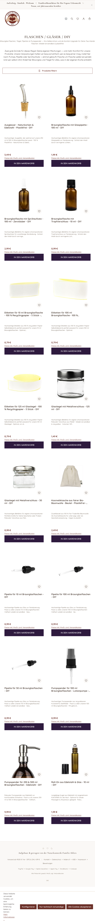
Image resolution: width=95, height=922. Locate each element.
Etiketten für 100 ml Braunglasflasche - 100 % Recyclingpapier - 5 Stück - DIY (67, 314)
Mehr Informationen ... (9, 917)
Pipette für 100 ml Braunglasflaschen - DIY (70, 595)
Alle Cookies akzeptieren (79, 907)
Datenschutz (56, 859)
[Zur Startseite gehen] (12, 18)
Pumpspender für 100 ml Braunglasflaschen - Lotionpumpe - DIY (70, 689)
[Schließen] (92, 4)
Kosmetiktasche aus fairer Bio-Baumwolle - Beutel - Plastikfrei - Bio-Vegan (68, 502)
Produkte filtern (49, 70)
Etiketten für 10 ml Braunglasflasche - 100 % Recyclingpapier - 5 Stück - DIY (23, 314)
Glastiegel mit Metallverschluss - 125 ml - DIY (70, 408)
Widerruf (66, 859)
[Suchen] (72, 18)
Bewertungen (47, 863)
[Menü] (66, 18)
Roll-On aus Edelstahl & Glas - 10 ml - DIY (70, 783)
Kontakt (47, 859)
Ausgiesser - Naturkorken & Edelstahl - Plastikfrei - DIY (19, 126)
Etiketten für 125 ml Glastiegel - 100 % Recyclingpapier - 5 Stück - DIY (23, 408)
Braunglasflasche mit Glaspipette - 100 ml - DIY (69, 126)
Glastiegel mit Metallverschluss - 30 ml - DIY (23, 502)
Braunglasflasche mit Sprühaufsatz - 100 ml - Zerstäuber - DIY (23, 220)
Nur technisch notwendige (51, 907)
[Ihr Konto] (84, 18)
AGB (73, 859)
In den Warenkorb (24, 163)
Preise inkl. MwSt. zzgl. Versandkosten (19, 158)
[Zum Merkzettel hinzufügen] (39, 117)
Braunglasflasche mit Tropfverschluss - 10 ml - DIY (66, 220)
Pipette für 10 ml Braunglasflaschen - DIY (24, 595)
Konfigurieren (28, 907)
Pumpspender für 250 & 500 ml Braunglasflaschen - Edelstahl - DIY (23, 783)
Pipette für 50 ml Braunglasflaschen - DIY (23, 689)
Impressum (82, 859)
